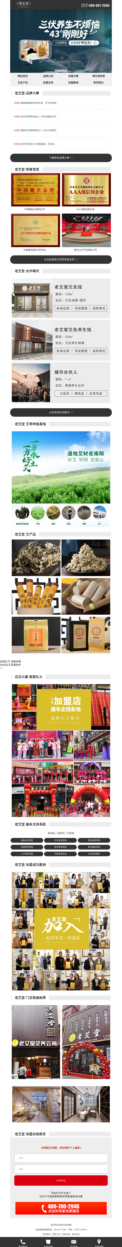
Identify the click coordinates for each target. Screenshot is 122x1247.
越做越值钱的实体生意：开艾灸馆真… (40, 103)
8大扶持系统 (94, 854)
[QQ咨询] (73, 1241)
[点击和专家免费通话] (61, 1215)
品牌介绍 (48, 76)
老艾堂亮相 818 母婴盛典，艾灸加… (39, 144)
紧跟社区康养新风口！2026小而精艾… (40, 130)
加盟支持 (48, 82)
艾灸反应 (75, 1234)
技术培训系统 (60, 847)
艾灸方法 (56, 1234)
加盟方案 (73, 76)
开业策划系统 (60, 840)
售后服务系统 (94, 847)
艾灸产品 (23, 82)
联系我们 (99, 82)
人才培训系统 (27, 854)
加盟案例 (73, 82)
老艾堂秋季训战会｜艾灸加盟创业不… (40, 116)
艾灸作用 (66, 1234)
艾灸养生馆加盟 (64, 1225)
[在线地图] (99, 1241)
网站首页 (23, 76)
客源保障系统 (94, 840)
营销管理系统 (27, 847)
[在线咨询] (48, 1241)
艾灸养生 (46, 1234)
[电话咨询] (23, 1241)
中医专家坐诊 (60, 854)
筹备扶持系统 (27, 840)
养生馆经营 (98, 76)
